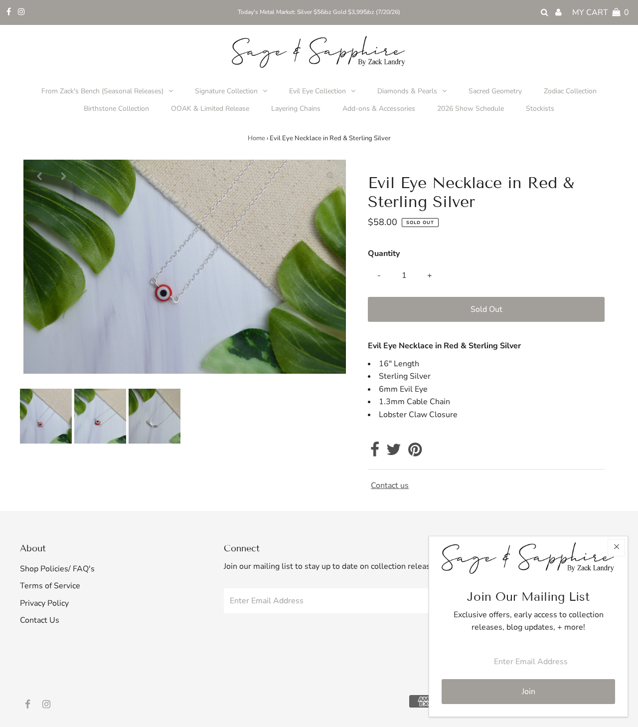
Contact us (390, 485)
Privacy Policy (44, 603)
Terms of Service (50, 585)
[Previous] (39, 176)
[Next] (64, 176)
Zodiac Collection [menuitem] (570, 91)
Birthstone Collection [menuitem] (116, 108)
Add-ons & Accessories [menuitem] (378, 108)
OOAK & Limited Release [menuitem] (210, 108)
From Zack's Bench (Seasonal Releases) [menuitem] (102, 91)
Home (256, 138)
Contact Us (39, 620)
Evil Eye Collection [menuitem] (317, 91)
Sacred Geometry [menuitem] (495, 91)
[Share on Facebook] (374, 452)
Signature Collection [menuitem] (226, 91)
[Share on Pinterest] (415, 452)
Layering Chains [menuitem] (295, 108)
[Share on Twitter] (393, 452)
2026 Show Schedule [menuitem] (470, 108)
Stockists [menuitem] (540, 108)
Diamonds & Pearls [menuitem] (407, 91)
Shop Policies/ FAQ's (57, 568)
